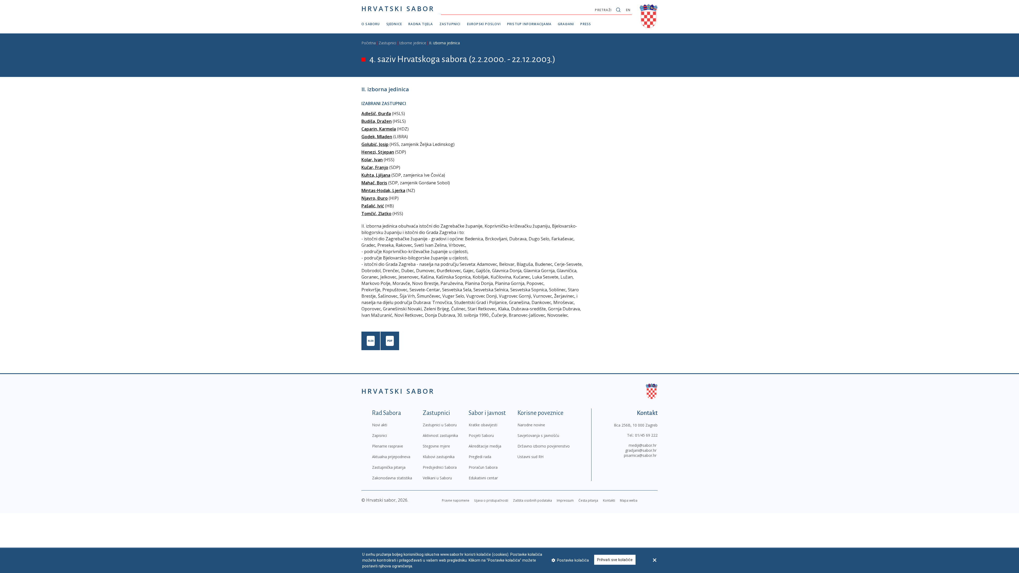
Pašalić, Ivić (372, 206)
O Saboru (370, 24)
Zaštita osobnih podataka (532, 500)
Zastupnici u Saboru (440, 424)
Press (585, 24)
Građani (566, 24)
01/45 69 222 (646, 435)
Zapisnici (379, 435)
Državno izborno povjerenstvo (543, 446)
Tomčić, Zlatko (376, 213)
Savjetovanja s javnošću (538, 435)
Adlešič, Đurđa (376, 113)
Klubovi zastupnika (439, 456)
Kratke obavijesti (483, 424)
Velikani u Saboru (437, 477)
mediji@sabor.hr (643, 445)
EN (628, 10)
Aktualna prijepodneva (391, 456)
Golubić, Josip (374, 144)
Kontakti (609, 500)
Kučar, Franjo (374, 167)
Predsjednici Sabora (440, 467)
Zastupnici (450, 24)
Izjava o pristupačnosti (491, 500)
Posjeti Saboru (481, 435)
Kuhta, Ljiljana (375, 175)
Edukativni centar (483, 477)
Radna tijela (420, 24)
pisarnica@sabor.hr (640, 455)
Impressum (565, 500)
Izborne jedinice (412, 42)
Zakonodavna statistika (392, 477)
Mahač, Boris (374, 183)
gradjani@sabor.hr (641, 450)
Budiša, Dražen (376, 121)
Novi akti (379, 424)
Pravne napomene (455, 500)
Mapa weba (628, 500)
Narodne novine (531, 424)
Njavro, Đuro (374, 198)
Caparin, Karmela (378, 129)
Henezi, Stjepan (377, 152)
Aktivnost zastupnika (440, 435)
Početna (368, 42)
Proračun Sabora (483, 467)
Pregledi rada (480, 456)
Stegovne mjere (436, 446)
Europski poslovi (484, 24)
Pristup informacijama (529, 24)
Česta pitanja (588, 500)
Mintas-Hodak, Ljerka (383, 190)
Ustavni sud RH (530, 456)
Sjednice (394, 24)
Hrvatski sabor (398, 8)
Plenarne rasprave (387, 446)
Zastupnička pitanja (388, 467)
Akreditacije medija (485, 446)
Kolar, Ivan (372, 160)
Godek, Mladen (376, 137)
